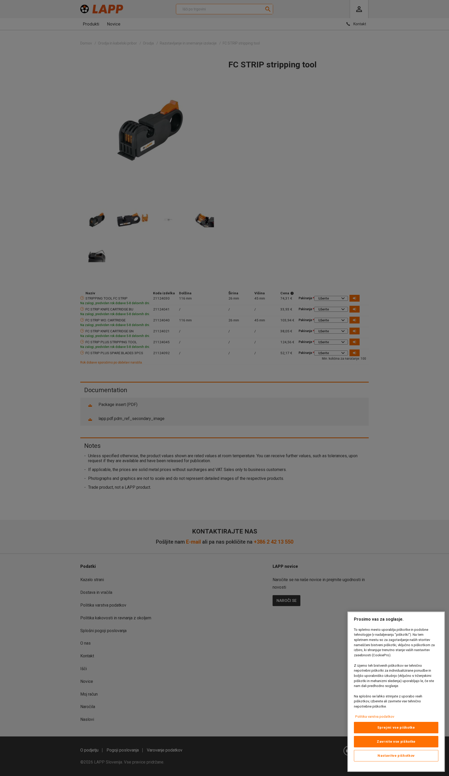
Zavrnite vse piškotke (396, 741)
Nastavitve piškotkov (396, 756)
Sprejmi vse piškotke (396, 727)
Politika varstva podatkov (374, 716)
